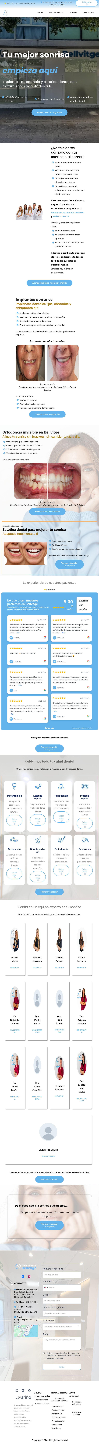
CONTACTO (88, 12)
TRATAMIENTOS (56, 12)
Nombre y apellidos (53, 1268)
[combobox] (45, 1288)
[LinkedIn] (23, 1390)
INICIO (40, 12)
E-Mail (47, 1294)
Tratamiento (50, 1320)
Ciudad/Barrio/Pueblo (54, 1307)
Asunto (46, 1334)
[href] (26, 1331)
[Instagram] (29, 1276)
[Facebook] (23, 1276)
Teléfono (48, 1281)
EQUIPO (73, 12)
